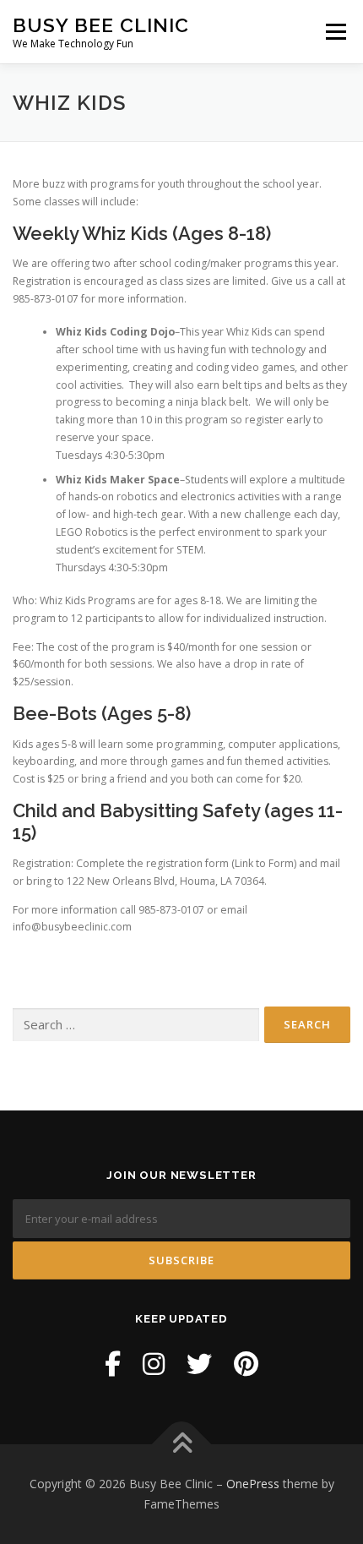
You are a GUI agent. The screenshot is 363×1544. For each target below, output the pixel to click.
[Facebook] (113, 1363)
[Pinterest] (246, 1363)
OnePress (252, 1484)
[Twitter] (199, 1363)
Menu (335, 32)
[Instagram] (154, 1363)
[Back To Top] (182, 1445)
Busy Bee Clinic (101, 25)
